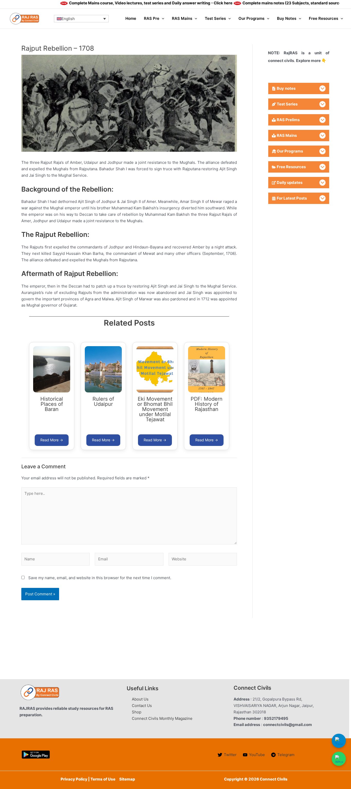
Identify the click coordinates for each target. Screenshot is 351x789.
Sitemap (127, 779)
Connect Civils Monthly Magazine (162, 718)
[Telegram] (339, 741)
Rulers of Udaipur (103, 401)
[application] (161, 19)
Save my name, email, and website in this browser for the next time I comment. (99, 577)
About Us (140, 699)
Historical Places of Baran (51, 404)
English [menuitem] (68, 18)
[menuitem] (81, 18)
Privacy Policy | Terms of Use (88, 779)
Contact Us (142, 705)
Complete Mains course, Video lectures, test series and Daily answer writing (133, 3)
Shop (136, 712)
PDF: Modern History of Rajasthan (207, 404)
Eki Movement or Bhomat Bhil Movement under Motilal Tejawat (155, 409)
